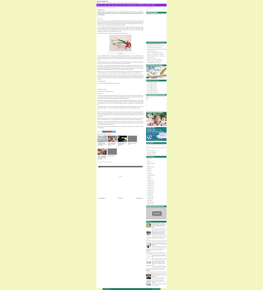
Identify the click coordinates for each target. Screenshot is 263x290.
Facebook (105, 131)
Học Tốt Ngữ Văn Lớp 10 (152, 88)
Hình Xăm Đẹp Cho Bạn (152, 50)
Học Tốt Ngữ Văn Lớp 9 (152, 87)
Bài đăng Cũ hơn (139, 198)
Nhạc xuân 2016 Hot (151, 150)
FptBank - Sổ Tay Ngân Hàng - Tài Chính (155, 54)
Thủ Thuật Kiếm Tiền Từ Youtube (154, 62)
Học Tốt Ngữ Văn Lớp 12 (152, 92)
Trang (159, 289)
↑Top (152, 289)
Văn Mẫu (149, 178)
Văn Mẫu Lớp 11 (150, 183)
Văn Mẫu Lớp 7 (150, 188)
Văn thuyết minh (150, 202)
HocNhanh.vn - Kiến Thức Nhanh (153, 44)
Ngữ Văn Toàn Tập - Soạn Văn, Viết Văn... (155, 45)
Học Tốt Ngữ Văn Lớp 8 (152, 85)
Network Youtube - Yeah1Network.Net (154, 61)
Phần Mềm (149, 170)
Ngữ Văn (149, 168)
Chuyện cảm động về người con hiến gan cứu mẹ (112, 144)
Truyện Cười (149, 173)
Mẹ (148, 165)
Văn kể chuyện (150, 198)
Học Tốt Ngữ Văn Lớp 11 (152, 90)
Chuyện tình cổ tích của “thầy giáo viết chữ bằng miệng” (102, 144)
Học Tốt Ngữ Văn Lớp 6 (152, 82)
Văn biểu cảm (150, 195)
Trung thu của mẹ (111, 155)
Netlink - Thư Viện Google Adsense (154, 59)
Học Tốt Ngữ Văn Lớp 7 (152, 83)
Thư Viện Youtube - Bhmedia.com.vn (154, 47)
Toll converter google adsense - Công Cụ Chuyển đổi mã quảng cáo (158, 263)
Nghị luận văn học (150, 166)
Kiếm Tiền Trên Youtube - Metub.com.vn (155, 52)
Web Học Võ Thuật (151, 57)
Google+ (109, 131)
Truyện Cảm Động (151, 175)
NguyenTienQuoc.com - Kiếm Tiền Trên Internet (156, 49)
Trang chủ (120, 198)
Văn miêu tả (149, 200)
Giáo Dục (149, 161)
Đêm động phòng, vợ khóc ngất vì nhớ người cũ (122, 144)
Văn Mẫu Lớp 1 (150, 180)
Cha (148, 160)
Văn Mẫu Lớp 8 (150, 190)
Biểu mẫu (149, 158)
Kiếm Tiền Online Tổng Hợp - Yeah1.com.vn (156, 55)
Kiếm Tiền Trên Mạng (151, 152)
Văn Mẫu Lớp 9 (150, 192)
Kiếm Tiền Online (150, 163)
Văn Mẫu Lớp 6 (150, 187)
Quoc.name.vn (102, 1)
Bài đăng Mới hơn (102, 198)
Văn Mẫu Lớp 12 (150, 185)
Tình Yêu (149, 176)
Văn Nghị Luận (150, 193)
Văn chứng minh (150, 197)
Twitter (113, 131)
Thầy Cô (149, 171)
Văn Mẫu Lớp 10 (150, 181)
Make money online (151, 154)
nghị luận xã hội (150, 203)
